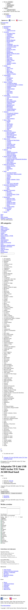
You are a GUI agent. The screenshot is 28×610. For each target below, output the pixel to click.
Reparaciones (7, 197)
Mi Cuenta (6, 573)
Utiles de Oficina (8, 208)
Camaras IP (9, 115)
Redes (5, 171)
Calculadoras (10, 44)
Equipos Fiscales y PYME (10, 156)
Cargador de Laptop (11, 46)
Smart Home (10, 59)
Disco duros (9, 99)
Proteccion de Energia (9, 164)
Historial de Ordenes (8, 575)
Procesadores (10, 107)
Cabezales (9, 201)
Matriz (8, 189)
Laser (8, 187)
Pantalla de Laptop (11, 203)
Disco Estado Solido (11, 101)
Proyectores (9, 193)
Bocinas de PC (10, 41)
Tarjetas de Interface (11, 109)
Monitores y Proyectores (9, 190)
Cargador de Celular (11, 86)
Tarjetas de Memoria (11, 137)
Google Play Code (11, 144)
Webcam (9, 64)
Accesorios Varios (11, 33)
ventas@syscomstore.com (12, 557)
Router (8, 180)
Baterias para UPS (11, 166)
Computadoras (7, 75)
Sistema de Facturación (12, 152)
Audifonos (9, 36)
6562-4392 (13, 555)
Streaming (9, 61)
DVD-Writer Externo (12, 134)
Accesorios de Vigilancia (12, 113)
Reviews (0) (6, 497)
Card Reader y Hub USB (13, 45)
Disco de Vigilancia (11, 132)
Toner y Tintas (7, 120)
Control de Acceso (11, 30)
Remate (5, 212)
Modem (8, 178)
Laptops (8, 76)
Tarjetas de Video (11, 110)
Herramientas (10, 52)
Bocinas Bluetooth (11, 40)
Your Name (3, 507)
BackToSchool (7, 26)
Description (6, 496)
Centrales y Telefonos (12, 157)
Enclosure (9, 48)
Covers (8, 90)
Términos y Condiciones (9, 572)
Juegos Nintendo (10, 145)
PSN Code (9, 148)
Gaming (5, 65)
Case (8, 98)
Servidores (9, 79)
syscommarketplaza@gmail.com (13, 563)
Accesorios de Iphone (12, 83)
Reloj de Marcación (11, 163)
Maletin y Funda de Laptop (13, 53)
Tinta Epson (9, 126)
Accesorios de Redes (11, 172)
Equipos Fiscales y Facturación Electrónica (17, 159)
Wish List (6, 576)
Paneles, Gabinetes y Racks (13, 179)
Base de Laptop (10, 37)
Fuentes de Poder (11, 102)
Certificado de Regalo (9, 583)
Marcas (5, 582)
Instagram (20, 20)
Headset (8, 51)
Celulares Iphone (11, 88)
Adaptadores (10, 34)
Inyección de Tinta (11, 186)
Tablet (8, 94)
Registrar (9, 15)
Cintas (8, 122)
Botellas (8, 121)
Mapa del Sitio (7, 589)
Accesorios (6, 32)
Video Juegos (7, 138)
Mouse (8, 56)
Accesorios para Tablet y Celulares (15, 84)
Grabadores (9, 103)
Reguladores (9, 168)
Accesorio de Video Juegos (13, 140)
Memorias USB (10, 136)
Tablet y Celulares (8, 82)
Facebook (13, 20)
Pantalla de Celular (11, 202)
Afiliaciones (6, 585)
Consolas (9, 141)
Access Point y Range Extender (14, 174)
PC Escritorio (10, 78)
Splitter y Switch (10, 60)
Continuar (3, 518)
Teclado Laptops (10, 206)
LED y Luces (10, 68)
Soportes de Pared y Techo (13, 194)
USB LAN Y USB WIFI (12, 183)
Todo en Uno (10, 80)
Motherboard (10, 106)
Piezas (8, 205)
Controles (9, 143)
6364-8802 (13, 562)
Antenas (8, 175)
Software (6, 149)
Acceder (9, 17)
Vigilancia (6, 111)
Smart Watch (10, 92)
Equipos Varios (10, 160)
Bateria (8, 38)
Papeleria (9, 209)
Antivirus (9, 151)
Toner (8, 129)
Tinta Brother (10, 124)
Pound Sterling (10, 5)
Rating (2, 517)
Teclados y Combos (11, 63)
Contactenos (6, 587)
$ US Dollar (9, 6)
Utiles (8, 210)
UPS (8, 170)
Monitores (9, 191)
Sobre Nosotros (7, 569)
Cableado (9, 176)
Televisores (9, 195)
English (5, 8)
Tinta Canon (9, 125)
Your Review (4, 514)
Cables (8, 42)
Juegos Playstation (11, 147)
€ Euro (8, 3)
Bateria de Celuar (11, 198)
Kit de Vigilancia (11, 118)
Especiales (6, 586)
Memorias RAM (10, 105)
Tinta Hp (9, 128)
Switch (8, 182)
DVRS (8, 117)
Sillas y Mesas (10, 72)
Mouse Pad (9, 57)
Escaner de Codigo (11, 49)
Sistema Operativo (11, 153)
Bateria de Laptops (11, 199)
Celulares (9, 87)
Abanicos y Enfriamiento (12, 97)
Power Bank (9, 91)
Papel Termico (10, 162)
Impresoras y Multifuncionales (11, 185)
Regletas (9, 167)
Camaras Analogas (11, 114)
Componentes (7, 95)
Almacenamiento (8, 130)
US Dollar (10, 2)
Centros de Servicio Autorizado (11, 571)
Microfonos (9, 55)
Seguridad (6, 27)
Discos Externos (10, 133)
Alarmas (9, 29)
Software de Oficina (11, 155)
